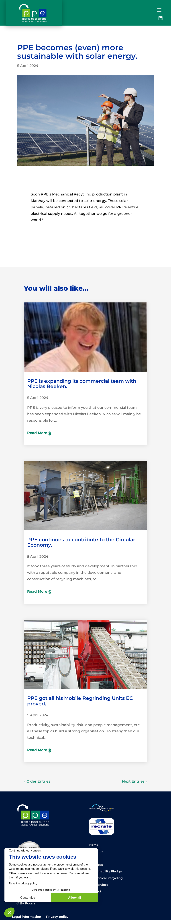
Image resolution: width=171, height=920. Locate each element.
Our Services (98, 884)
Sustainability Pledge (105, 871)
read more (37, 433)
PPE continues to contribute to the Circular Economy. (81, 542)
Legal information (26, 917)
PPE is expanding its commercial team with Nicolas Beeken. (81, 383)
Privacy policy (57, 917)
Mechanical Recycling (106, 878)
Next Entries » (134, 781)
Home (93, 844)
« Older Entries (37, 781)
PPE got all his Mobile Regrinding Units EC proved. (80, 701)
